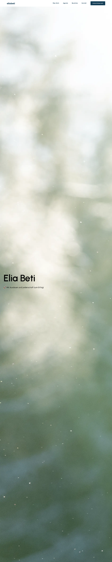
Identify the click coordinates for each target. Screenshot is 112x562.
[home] (11, 3)
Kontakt (84, 3)
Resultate (75, 3)
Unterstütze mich (97, 3)
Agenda (65, 3)
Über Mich (56, 3)
